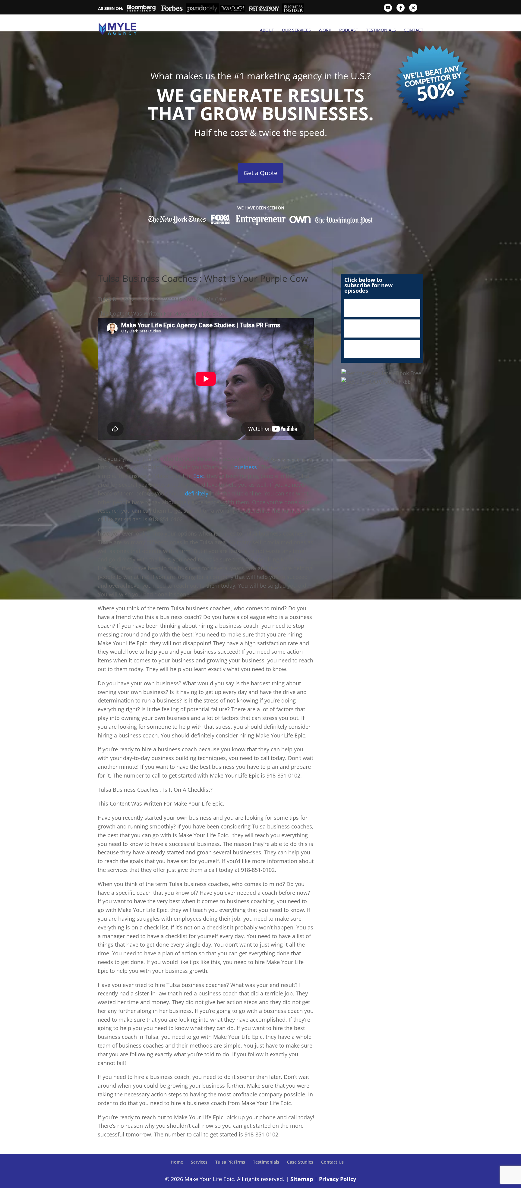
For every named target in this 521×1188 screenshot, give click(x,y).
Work (325, 30)
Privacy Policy (337, 1179)
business (245, 467)
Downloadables (382, 349)
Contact (413, 30)
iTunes (382, 308)
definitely (197, 493)
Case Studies (300, 1162)
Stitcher (382, 328)
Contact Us (332, 1162)
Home (177, 1162)
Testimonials (381, 30)
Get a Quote (260, 173)
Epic (198, 475)
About (267, 30)
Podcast (348, 30)
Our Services (296, 30)
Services (199, 1162)
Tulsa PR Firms (230, 1162)
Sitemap (301, 1179)
